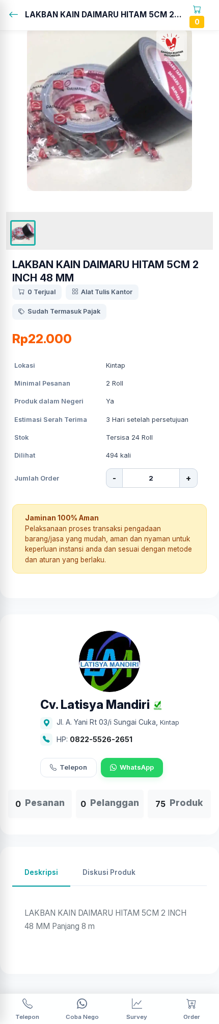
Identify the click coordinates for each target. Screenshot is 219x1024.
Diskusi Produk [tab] (109, 872)
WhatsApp (137, 767)
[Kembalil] (16, 15)
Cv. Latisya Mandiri (95, 705)
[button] (23, 233)
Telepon (73, 767)
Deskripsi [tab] (41, 872)
